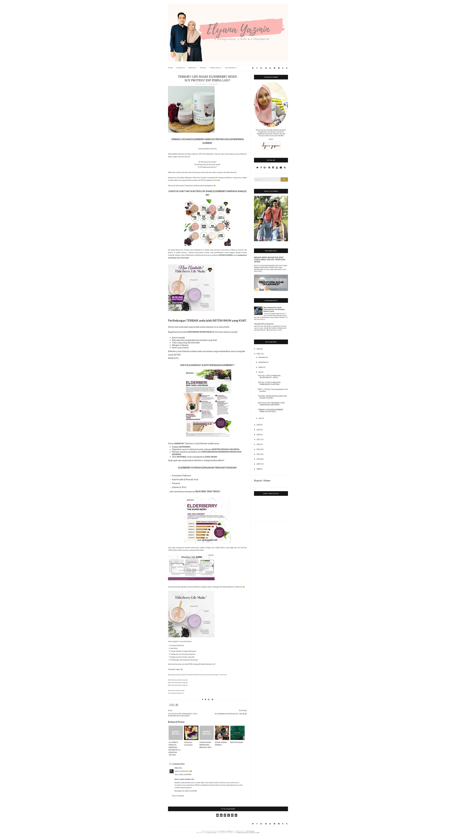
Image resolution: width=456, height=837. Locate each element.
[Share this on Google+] (209, 699)
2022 (258, 349)
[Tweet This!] (205, 699)
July (259, 372)
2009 (258, 464)
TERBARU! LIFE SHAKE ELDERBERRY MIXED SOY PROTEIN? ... (270, 410)
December (262, 357)
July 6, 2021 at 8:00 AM (183, 774)
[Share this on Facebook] (203, 699)
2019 (258, 430)
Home (170, 68)
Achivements (231, 68)
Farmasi (191, 68)
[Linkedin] (270, 68)
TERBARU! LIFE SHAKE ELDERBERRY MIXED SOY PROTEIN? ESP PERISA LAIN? (207, 78)
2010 (258, 459)
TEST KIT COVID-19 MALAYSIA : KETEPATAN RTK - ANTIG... (269, 376)
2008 (258, 469)
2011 (258, 454)
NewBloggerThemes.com (248, 832)
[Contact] (281, 167)
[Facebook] (257, 68)
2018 (258, 435)
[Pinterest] (266, 68)
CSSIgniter (211, 832)
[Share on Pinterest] (212, 699)
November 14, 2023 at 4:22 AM (186, 791)
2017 (258, 439)
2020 (258, 425)
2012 (258, 449)
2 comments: (213, 84)
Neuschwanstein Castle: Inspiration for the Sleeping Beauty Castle (274, 309)
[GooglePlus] (261, 68)
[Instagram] (274, 68)
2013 (258, 444)
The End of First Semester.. (264, 324)
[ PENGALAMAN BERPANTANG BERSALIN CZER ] (205, 744)
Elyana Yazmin (226, 831)
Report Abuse (262, 480)
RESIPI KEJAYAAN (236, 742)
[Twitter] (253, 68)
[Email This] (170, 705)
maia (176, 768)
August (261, 367)
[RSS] (287, 68)
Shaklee (180, 68)
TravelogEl (215, 68)
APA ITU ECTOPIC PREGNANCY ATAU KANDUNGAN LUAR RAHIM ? (271, 404)
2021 (258, 354)
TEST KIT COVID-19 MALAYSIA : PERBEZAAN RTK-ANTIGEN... (269, 383)
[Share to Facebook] (177, 705)
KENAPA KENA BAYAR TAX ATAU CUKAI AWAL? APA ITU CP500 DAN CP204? (269, 259)
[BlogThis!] (172, 705)
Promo (203, 68)
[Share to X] (175, 705)
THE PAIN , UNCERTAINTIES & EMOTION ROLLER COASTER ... (272, 397)
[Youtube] (279, 68)
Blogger (251, 831)
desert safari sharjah (182, 779)
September (262, 362)
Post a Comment (178, 796)
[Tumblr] (283, 68)
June (260, 418)
